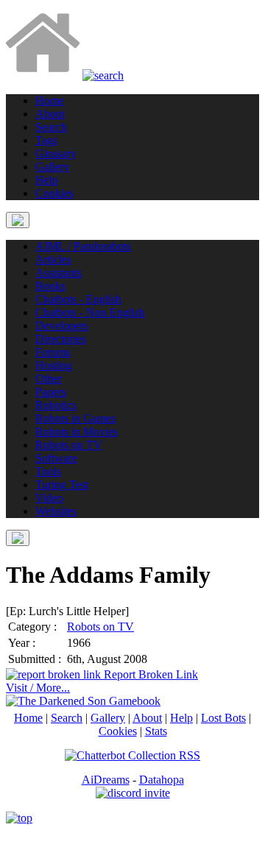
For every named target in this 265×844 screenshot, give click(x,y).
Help (181, 718)
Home (28, 718)
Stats (156, 731)
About (147, 718)
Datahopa (161, 779)
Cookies (118, 731)
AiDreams (106, 779)
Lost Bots (223, 718)
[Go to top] (19, 818)
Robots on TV (100, 626)
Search (66, 718)
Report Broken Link (149, 674)
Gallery (108, 718)
